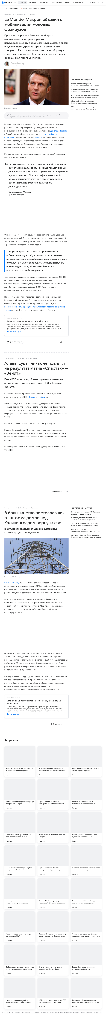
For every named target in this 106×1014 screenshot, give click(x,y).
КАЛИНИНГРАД (11, 583)
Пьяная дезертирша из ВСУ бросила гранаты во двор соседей (85, 513)
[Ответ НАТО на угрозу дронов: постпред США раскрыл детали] (53, 893)
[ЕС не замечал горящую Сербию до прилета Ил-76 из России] (19, 860)
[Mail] (3, 2)
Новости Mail (21, 14)
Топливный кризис (38, 8)
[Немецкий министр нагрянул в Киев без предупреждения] (19, 893)
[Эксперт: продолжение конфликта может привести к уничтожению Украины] (86, 860)
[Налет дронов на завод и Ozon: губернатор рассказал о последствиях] (86, 827)
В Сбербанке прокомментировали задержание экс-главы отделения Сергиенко (84, 91)
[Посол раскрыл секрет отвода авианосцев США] (19, 926)
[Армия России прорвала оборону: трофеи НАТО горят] (19, 794)
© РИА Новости (23, 508)
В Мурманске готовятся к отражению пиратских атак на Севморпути (86, 108)
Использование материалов (89, 1012)
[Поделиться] (61, 341)
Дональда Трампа (58, 131)
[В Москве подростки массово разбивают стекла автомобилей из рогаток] (53, 761)
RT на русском (22, 358)
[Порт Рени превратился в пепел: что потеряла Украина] (86, 761)
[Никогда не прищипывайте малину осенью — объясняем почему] (19, 993)
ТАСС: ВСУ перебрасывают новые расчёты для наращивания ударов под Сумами (84, 525)
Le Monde (37, 137)
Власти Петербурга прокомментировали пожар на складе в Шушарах (86, 530)
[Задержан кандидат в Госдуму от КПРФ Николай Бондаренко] (19, 761)
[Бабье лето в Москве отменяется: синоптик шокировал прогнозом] (19, 960)
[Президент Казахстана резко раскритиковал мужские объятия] (86, 993)
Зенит (43, 397)
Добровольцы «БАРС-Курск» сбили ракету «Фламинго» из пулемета (85, 96)
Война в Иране (13, 8)
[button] (36, 87)
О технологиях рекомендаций (50, 1012)
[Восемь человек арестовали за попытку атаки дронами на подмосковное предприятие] (19, 827)
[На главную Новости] (10, 2)
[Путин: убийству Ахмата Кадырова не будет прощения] (53, 860)
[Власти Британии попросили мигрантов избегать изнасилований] (86, 960)
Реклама (17, 1012)
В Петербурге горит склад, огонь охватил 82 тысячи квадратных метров (84, 519)
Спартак (32, 397)
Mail (3, 1012)
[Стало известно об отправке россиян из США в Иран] (53, 960)
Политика (32, 14)
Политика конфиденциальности (69, 1012)
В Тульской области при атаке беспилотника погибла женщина (84, 102)
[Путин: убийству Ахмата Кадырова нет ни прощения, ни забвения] (53, 794)
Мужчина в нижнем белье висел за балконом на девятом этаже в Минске (86, 536)
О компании (9, 1012)
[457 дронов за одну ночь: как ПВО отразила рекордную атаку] (53, 993)
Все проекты (26, 1012)
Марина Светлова (17, 63)
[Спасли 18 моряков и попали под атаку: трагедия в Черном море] (53, 926)
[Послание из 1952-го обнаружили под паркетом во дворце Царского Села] (86, 893)
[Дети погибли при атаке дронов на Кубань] (53, 827)
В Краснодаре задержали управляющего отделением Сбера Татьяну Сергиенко (85, 85)
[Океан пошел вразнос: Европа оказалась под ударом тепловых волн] (86, 926)
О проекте (36, 1012)
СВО (25, 8)
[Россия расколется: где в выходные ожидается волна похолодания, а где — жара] (86, 794)
